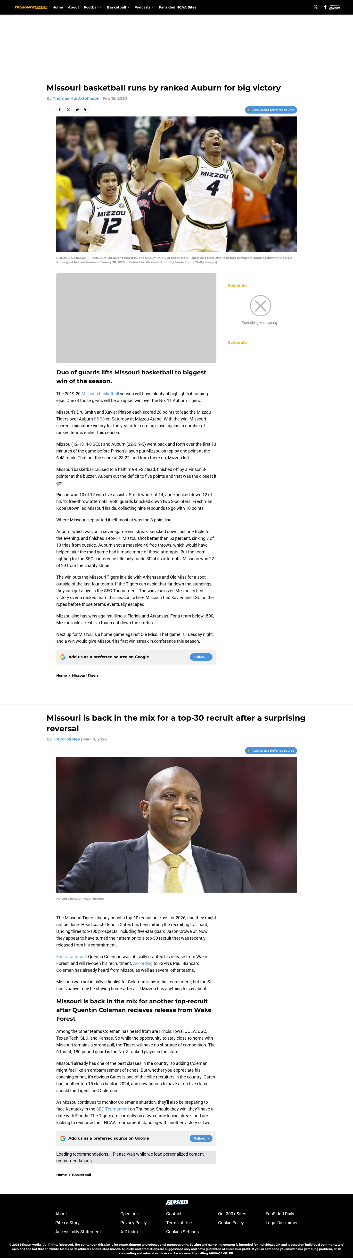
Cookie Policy (231, 1222)
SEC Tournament (112, 1108)
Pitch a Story (67, 1222)
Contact (173, 1213)
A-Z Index (129, 1231)
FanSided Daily (280, 1213)
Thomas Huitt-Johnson (76, 98)
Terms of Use (179, 1222)
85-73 (99, 418)
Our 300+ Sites (232, 1213)
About (73, 7)
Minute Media (30, 1244)
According (142, 963)
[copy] (85, 109)
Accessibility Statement (78, 1231)
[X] (316, 7)
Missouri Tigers (85, 675)
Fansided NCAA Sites (177, 7)
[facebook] (325, 7)
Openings (129, 1213)
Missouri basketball (100, 393)
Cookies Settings (182, 1231)
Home (57, 7)
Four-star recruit (71, 956)
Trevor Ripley (66, 739)
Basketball (81, 1175)
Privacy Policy (133, 1222)
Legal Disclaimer (282, 1222)
